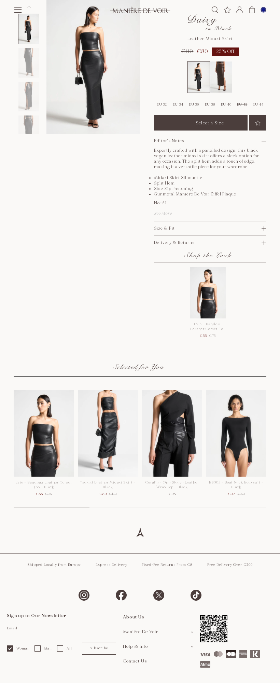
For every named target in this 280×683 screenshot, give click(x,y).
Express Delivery (111, 565)
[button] (28, 29)
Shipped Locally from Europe (54, 565)
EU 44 (258, 105)
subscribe (98, 648)
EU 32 (162, 105)
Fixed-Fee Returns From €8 (167, 565)
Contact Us (135, 661)
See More (163, 213)
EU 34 (178, 105)
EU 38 (210, 105)
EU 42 (242, 105)
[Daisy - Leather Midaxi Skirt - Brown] (221, 77)
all (69, 648)
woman (23, 648)
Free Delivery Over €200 (230, 565)
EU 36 (194, 105)
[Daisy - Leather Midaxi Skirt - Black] (198, 77)
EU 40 (226, 105)
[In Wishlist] (257, 123)
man (48, 648)
